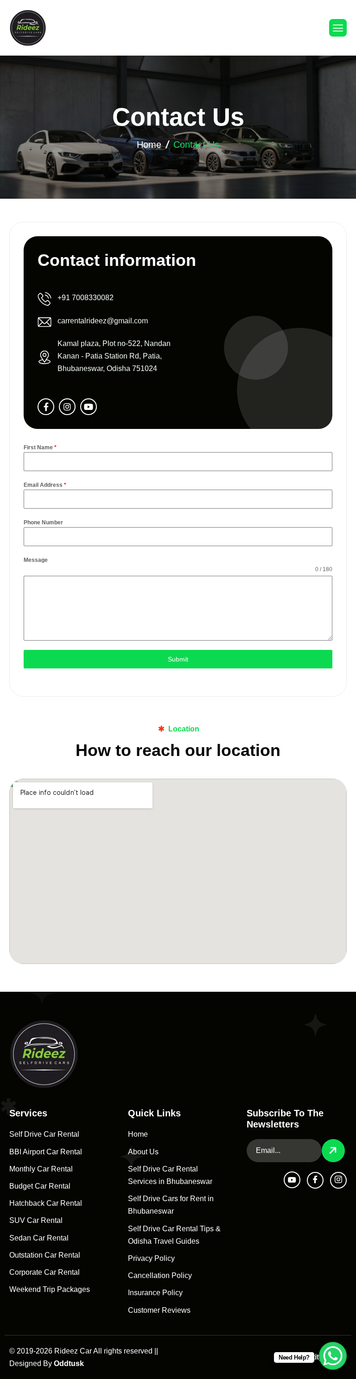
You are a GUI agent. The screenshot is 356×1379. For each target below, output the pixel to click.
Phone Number (43, 522)
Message (36, 560)
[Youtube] (88, 406)
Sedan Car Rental (39, 1238)
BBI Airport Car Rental (45, 1152)
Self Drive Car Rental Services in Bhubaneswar (170, 1175)
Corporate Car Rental (44, 1272)
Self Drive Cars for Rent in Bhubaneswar (171, 1205)
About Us (143, 1152)
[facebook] (315, 1180)
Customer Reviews (159, 1310)
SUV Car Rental (36, 1220)
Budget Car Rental (39, 1186)
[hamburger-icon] (338, 28)
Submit (178, 659)
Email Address (45, 485)
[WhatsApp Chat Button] (333, 1356)
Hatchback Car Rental (45, 1203)
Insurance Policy (155, 1293)
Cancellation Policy (160, 1275)
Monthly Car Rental (41, 1169)
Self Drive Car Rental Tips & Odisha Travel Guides (174, 1235)
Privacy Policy (151, 1258)
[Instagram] (67, 406)
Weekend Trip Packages (49, 1289)
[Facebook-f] (46, 406)
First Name (40, 447)
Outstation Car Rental (44, 1255)
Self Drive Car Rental (44, 1134)
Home (149, 144)
